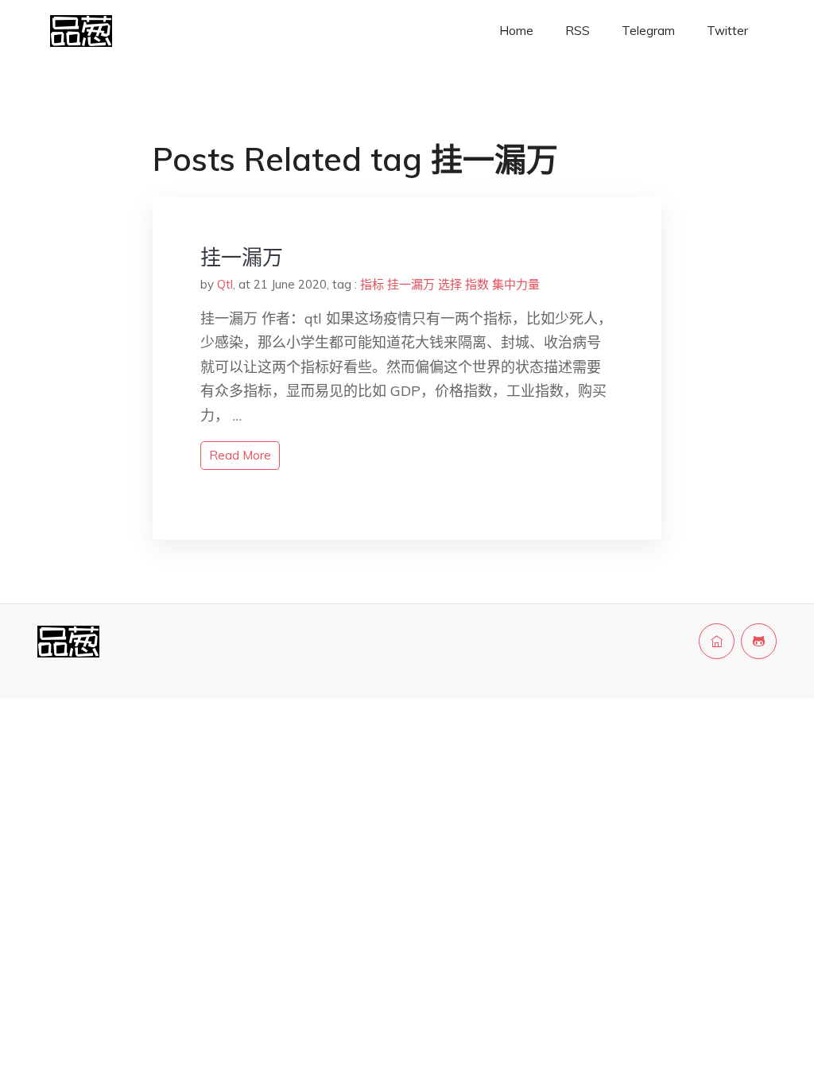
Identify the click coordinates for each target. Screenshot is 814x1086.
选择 (450, 284)
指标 (372, 284)
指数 (477, 284)
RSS (577, 30)
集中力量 (516, 284)
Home (516, 30)
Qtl (225, 284)
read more (240, 455)
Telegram (648, 30)
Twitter (727, 30)
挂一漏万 (241, 257)
